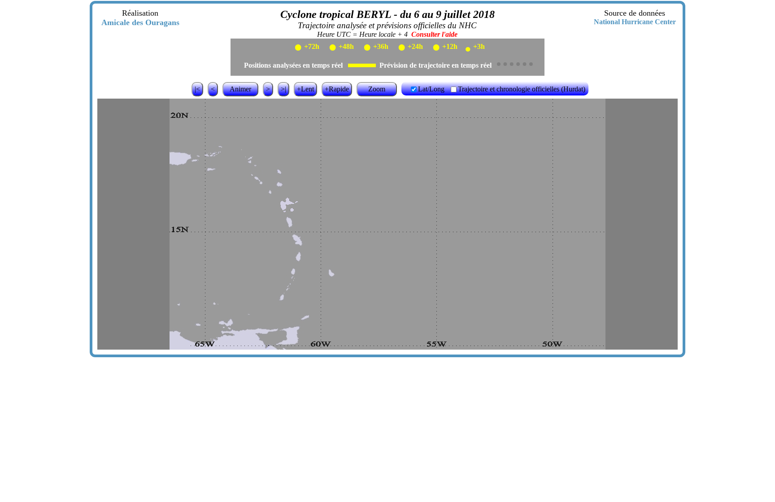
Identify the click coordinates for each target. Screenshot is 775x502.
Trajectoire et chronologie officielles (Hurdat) (521, 89)
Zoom (376, 89)
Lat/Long (431, 89)
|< (197, 89)
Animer (240, 89)
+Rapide (337, 89)
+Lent (305, 89)
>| (283, 89)
